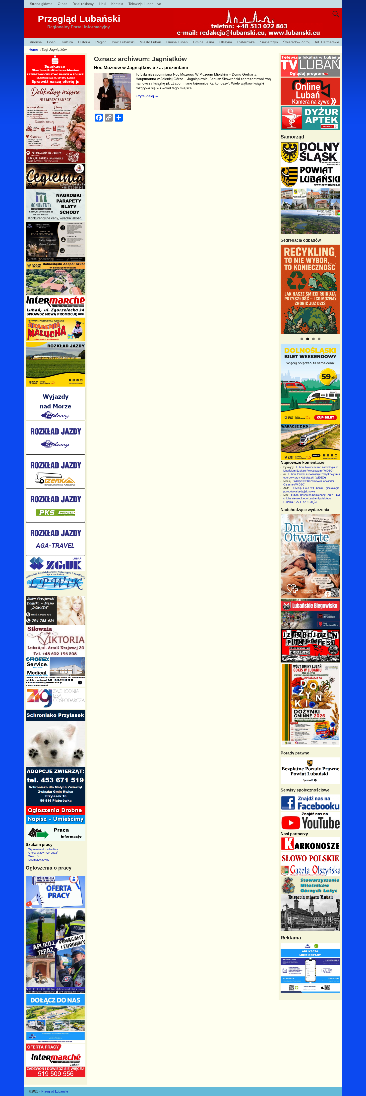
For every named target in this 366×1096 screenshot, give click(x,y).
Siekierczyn (269, 42)
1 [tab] (302, 339)
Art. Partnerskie (327, 42)
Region (101, 42)
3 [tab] (313, 339)
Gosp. (52, 42)
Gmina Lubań (177, 42)
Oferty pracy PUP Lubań (43, 852)
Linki (102, 4)
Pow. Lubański (123, 42)
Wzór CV (33, 856)
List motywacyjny (38, 859)
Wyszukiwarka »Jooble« (43, 849)
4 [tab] (319, 339)
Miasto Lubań (150, 42)
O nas (62, 4)
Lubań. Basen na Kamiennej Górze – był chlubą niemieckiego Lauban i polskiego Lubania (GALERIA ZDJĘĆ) (311, 498)
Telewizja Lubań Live (144, 4)
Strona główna (41, 4)
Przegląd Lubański (79, 19)
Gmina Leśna (203, 42)
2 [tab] (307, 339)
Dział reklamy (83, 4)
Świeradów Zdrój (296, 42)
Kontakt (117, 4)
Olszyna (225, 42)
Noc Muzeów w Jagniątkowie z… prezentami (141, 67)
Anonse (36, 42)
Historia (84, 42)
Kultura (67, 42)
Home (33, 49)
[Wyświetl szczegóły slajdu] (310, 289)
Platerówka (246, 42)
